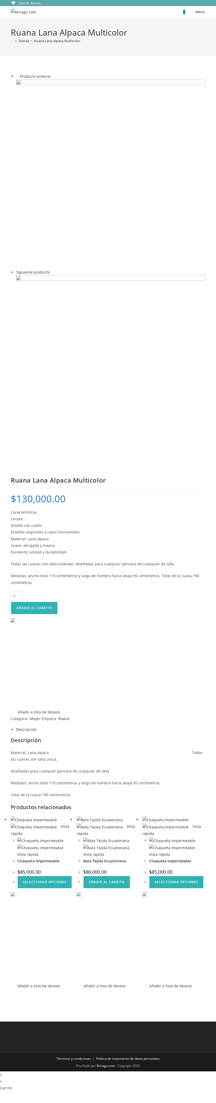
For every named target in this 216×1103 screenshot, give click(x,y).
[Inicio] (12, 40)
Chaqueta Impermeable (38, 860)
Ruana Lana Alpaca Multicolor (57, 40)
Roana (63, 718)
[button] (35, 667)
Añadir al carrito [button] (107, 882)
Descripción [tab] (26, 729)
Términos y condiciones (73, 1058)
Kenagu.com (106, 1065)
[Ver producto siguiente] (52, 272)
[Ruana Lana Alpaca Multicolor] (110, 173)
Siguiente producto (33, 272)
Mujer (35, 718)
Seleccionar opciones (44, 882)
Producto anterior (35, 76)
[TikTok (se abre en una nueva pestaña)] (202, 3)
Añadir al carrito (34, 608)
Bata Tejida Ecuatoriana (104, 860)
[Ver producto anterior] (17, 76)
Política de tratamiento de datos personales (128, 1058)
